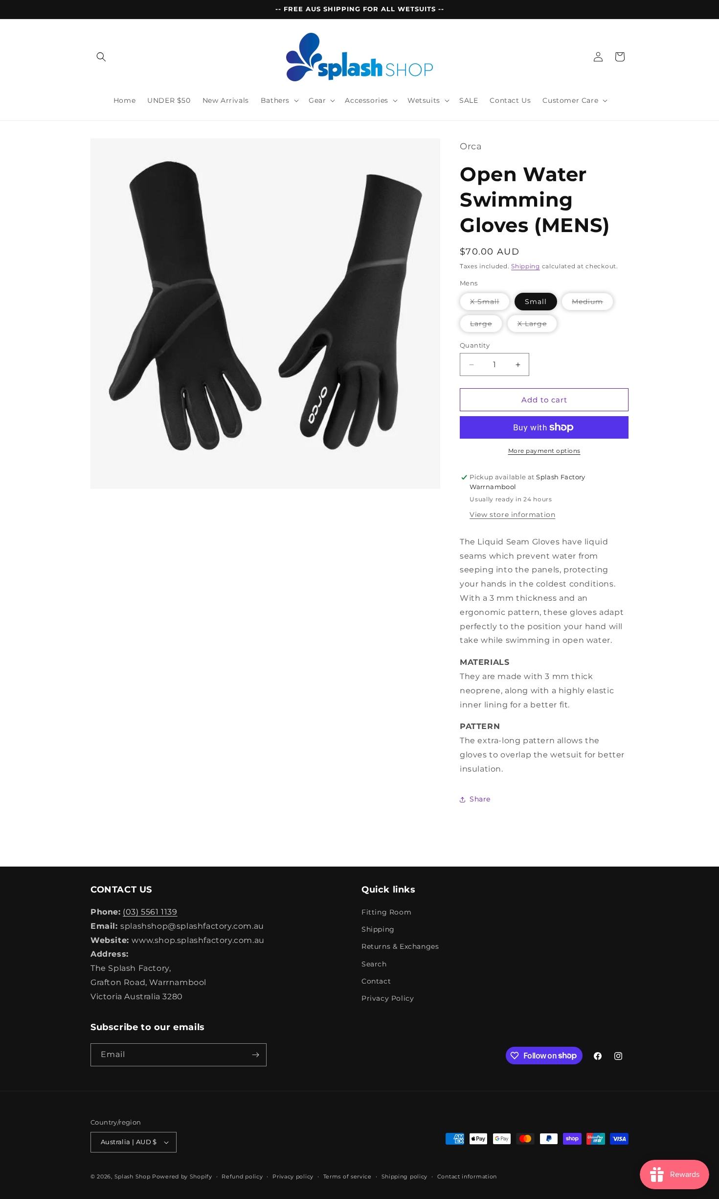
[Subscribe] (255, 1054)
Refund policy (242, 1176)
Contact (376, 981)
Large (486, 325)
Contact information (467, 1176)
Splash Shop (132, 1176)
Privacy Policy (387, 998)
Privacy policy (293, 1176)
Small (536, 301)
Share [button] (480, 799)
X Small (490, 303)
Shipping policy (405, 1176)
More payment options (544, 450)
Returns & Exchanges (400, 946)
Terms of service (347, 1176)
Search (374, 964)
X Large (537, 325)
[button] (101, 57)
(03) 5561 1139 (150, 912)
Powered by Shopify (182, 1176)
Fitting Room (386, 912)
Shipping (525, 266)
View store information (512, 514)
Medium (592, 303)
